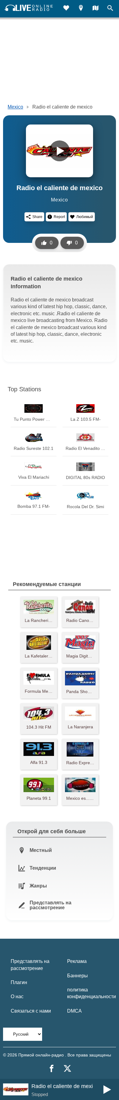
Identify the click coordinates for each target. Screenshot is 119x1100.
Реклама (77, 961)
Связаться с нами (31, 1011)
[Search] (110, 8)
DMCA (74, 1011)
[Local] (81, 8)
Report (59, 217)
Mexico (15, 106)
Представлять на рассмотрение (30, 965)
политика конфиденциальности (91, 993)
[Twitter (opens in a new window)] (67, 1068)
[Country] (95, 8)
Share (37, 217)
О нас (17, 996)
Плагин (19, 982)
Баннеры (77, 975)
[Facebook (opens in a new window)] (51, 1068)
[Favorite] (66, 8)
